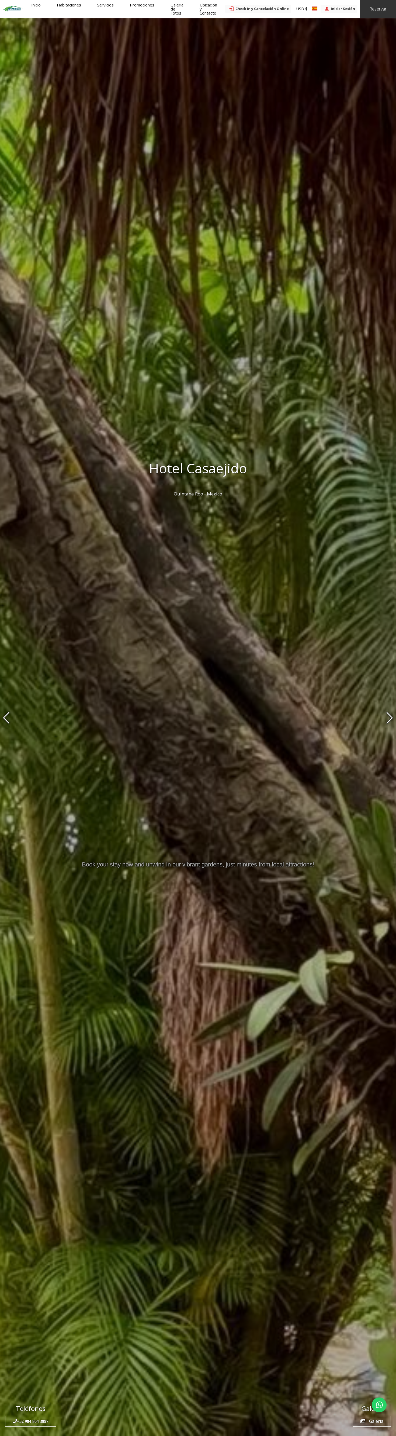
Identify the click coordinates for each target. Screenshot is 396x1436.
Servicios (105, 5)
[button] (389, 718)
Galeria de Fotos (177, 9)
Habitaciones (69, 5)
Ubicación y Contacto (208, 9)
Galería (375, 1421)
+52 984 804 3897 (32, 1421)
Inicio (36, 5)
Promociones (142, 5)
